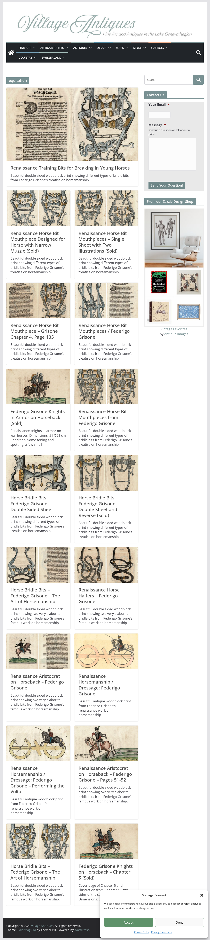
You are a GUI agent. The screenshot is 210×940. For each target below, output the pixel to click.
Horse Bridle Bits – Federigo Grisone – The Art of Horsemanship (35, 595)
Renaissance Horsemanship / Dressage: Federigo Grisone (99, 685)
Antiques (80, 48)
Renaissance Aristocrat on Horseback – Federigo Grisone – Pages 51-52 (105, 774)
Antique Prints (52, 48)
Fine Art (25, 48)
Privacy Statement (161, 932)
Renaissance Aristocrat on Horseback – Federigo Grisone (37, 682)
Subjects (157, 48)
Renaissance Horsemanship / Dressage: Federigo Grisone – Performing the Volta (37, 779)
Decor (101, 48)
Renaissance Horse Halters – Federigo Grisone (99, 595)
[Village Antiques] (105, 26)
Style (137, 48)
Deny (179, 922)
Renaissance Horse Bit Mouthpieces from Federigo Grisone (103, 417)
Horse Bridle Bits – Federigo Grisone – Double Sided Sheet (31, 503)
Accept (129, 922)
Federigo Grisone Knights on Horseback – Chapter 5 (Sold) (106, 872)
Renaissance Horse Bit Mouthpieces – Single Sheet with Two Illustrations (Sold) (103, 242)
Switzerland (51, 57)
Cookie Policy (141, 932)
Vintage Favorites (174, 329)
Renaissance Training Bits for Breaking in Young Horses (70, 168)
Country (25, 57)
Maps (120, 48)
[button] (202, 895)
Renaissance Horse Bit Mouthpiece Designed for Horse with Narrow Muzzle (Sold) (37, 242)
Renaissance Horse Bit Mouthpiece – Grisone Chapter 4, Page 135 (34, 331)
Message (157, 125)
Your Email (159, 105)
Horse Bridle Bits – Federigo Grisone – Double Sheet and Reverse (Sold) (99, 506)
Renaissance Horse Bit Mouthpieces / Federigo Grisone (104, 331)
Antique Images (176, 334)
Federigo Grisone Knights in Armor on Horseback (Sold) (37, 417)
